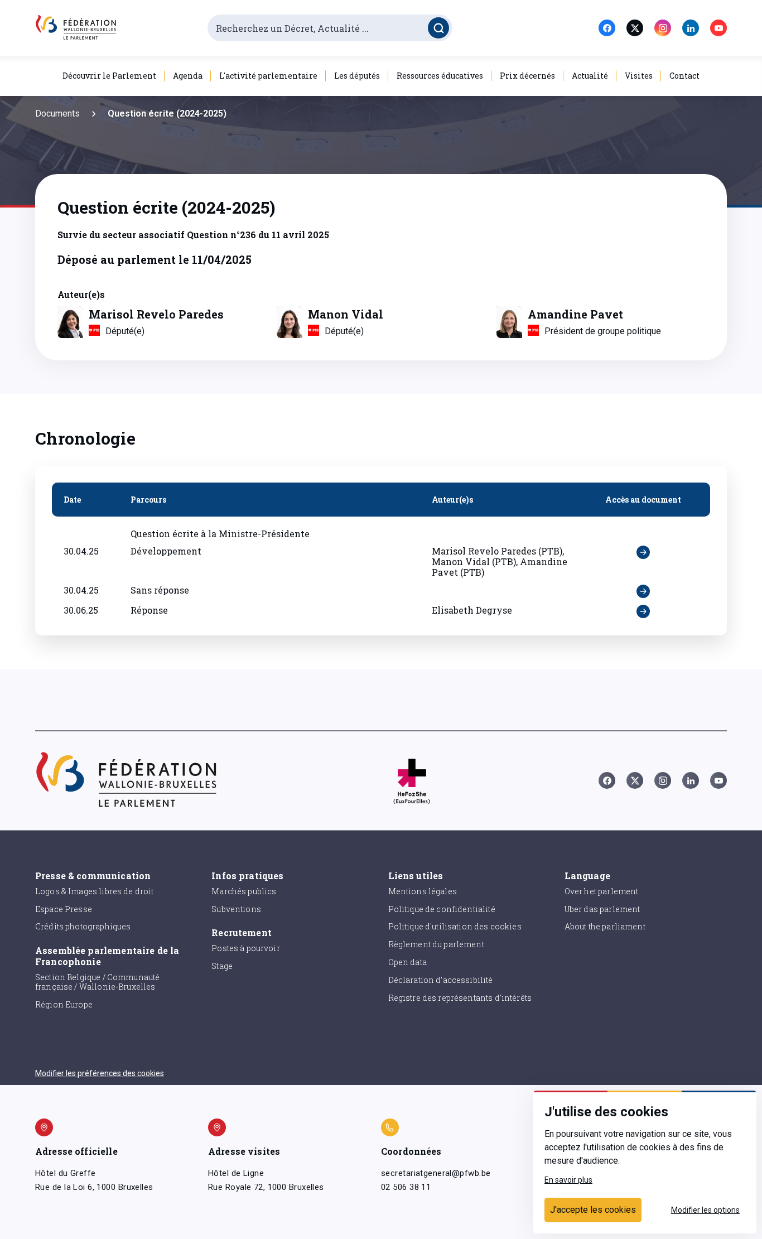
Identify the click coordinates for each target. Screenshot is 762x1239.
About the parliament (605, 926)
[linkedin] (690, 28)
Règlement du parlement (436, 944)
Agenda (187, 75)
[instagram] (662, 28)
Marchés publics (243, 891)
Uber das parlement (602, 909)
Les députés (357, 75)
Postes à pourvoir (245, 948)
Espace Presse (63, 909)
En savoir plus (568, 1179)
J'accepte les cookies (593, 1209)
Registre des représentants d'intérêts (460, 997)
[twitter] (634, 28)
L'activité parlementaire (268, 75)
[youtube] (718, 28)
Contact (684, 75)
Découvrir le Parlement (109, 75)
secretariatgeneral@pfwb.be (435, 1173)
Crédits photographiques (83, 926)
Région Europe (64, 1004)
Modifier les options (705, 1210)
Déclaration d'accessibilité (440, 980)
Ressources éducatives (440, 75)
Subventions (236, 909)
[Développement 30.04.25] (643, 562)
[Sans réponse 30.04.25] (643, 591)
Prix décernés (527, 75)
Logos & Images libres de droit (94, 891)
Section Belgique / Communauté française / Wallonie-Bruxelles (97, 982)
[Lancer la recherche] (438, 27)
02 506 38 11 (406, 1187)
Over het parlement (602, 891)
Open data (407, 962)
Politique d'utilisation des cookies (455, 926)
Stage (222, 966)
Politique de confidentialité (441, 909)
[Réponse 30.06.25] (643, 611)
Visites (639, 75)
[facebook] (607, 28)
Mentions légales (422, 891)
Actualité (590, 75)
